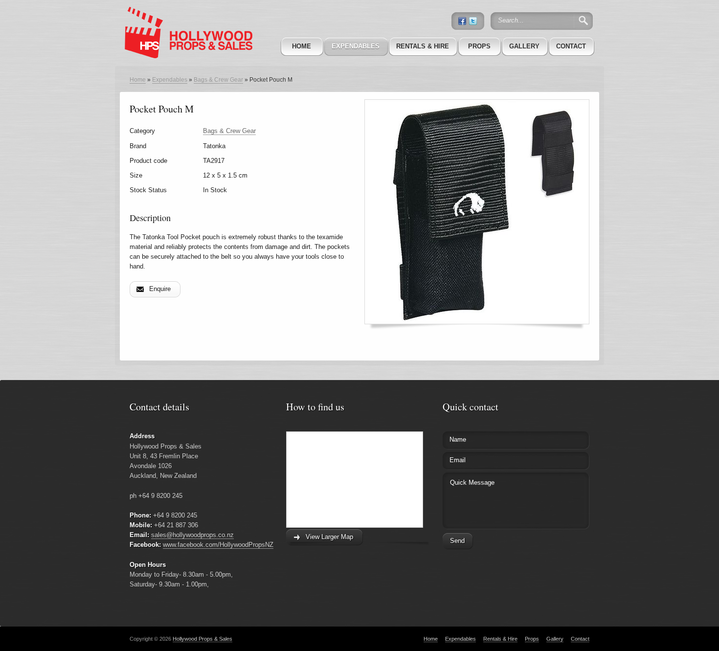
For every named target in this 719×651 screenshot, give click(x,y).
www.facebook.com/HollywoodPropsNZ (218, 544)
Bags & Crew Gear (218, 79)
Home (301, 46)
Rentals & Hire (422, 46)
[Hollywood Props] (186, 19)
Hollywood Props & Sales (202, 639)
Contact (571, 46)
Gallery (524, 46)
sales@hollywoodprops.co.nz (192, 535)
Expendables (356, 46)
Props (479, 46)
